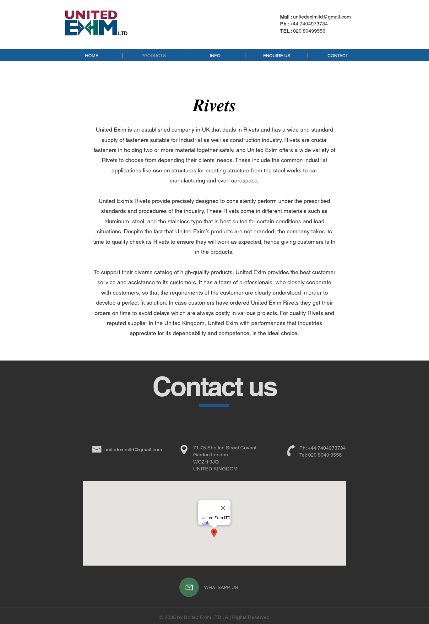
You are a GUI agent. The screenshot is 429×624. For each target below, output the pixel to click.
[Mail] (189, 587)
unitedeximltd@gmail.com (322, 17)
